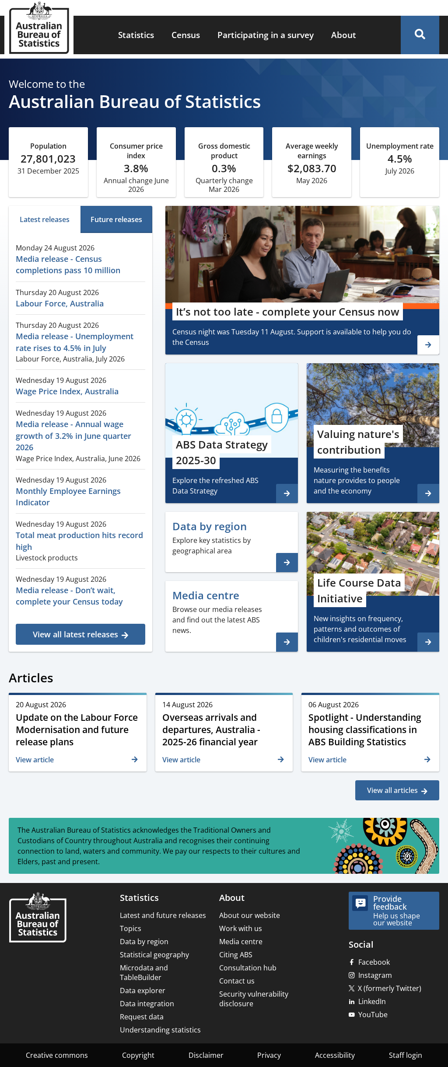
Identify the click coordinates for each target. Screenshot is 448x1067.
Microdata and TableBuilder (144, 972)
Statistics (136, 34)
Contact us (237, 981)
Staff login (405, 1055)
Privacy (269, 1055)
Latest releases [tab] (45, 219)
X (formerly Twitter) (389, 988)
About (343, 34)
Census (186, 34)
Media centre (240, 941)
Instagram (375, 975)
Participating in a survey (265, 34)
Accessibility (335, 1055)
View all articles (392, 790)
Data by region (144, 941)
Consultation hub (247, 968)
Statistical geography (154, 954)
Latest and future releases (163, 915)
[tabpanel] (80, 441)
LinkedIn (372, 1001)
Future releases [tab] (116, 219)
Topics (130, 928)
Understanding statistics (160, 1030)
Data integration (147, 1003)
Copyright (138, 1055)
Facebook (374, 962)
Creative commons (57, 1055)
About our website (249, 915)
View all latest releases (75, 634)
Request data (142, 1017)
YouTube (373, 1014)
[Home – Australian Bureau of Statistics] (37, 918)
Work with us (240, 928)
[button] (420, 35)
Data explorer (142, 990)
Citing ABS (235, 954)
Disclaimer (206, 1055)
